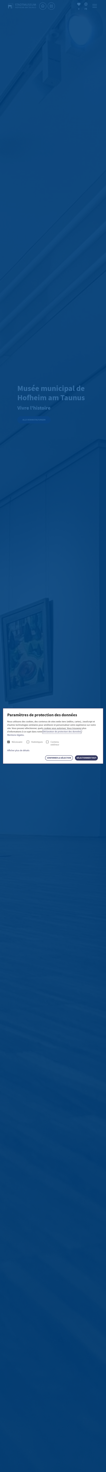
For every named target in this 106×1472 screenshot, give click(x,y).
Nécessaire (17, 742)
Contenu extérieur (55, 743)
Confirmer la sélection (59, 757)
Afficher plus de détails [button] (18, 750)
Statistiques (37, 742)
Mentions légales (15, 735)
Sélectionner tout (86, 757)
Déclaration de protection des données (62, 731)
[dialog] (53, 736)
